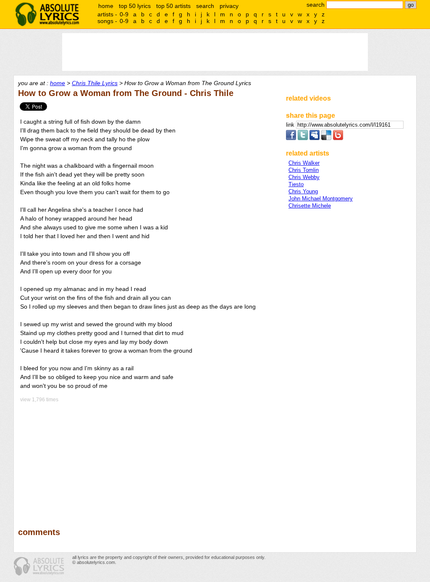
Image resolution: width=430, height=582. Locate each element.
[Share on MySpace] (314, 138)
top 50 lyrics (135, 6)
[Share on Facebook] (291, 138)
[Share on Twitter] (303, 138)
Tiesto (296, 184)
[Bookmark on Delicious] (326, 138)
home (105, 6)
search (205, 6)
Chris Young (303, 191)
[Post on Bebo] (338, 138)
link (291, 125)
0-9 (124, 14)
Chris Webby (304, 177)
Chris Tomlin (303, 170)
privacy (229, 6)
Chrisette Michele (309, 206)
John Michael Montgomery (320, 198)
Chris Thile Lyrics (95, 83)
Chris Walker (304, 163)
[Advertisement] (148, 459)
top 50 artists (173, 6)
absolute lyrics (47, 14)
